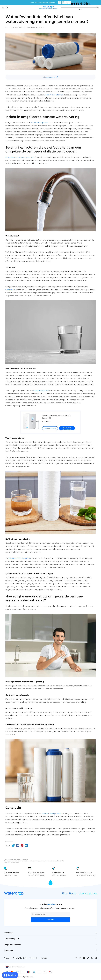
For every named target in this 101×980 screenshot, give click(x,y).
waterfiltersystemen (54, 95)
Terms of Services (19, 958)
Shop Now (52, 2)
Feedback (33, 958)
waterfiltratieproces (39, 123)
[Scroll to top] (50, 883)
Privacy (7, 958)
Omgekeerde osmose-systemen (19, 157)
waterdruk (10, 290)
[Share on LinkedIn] (26, 845)
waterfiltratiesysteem (51, 813)
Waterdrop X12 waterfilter (19, 558)
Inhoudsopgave (49, 77)
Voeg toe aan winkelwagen (67, 428)
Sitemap (44, 958)
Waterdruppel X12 (41, 391)
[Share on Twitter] (13, 845)
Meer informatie (50, 428)
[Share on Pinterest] (22, 845)
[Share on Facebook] (17, 845)
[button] (3, 7)
